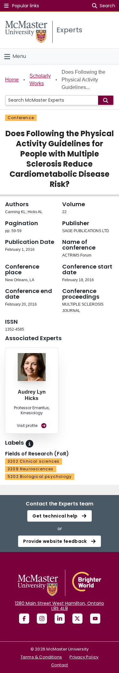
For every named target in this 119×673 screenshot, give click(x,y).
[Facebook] (24, 618)
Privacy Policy (83, 657)
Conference (21, 117)
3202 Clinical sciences (33, 461)
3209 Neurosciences (31, 469)
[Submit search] (105, 100)
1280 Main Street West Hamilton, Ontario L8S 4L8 (59, 606)
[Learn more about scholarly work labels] (29, 444)
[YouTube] (95, 618)
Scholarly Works (40, 79)
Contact (59, 665)
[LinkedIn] (60, 618)
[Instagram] (42, 618)
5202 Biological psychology (40, 476)
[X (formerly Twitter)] (77, 618)
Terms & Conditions (41, 657)
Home (12, 79)
